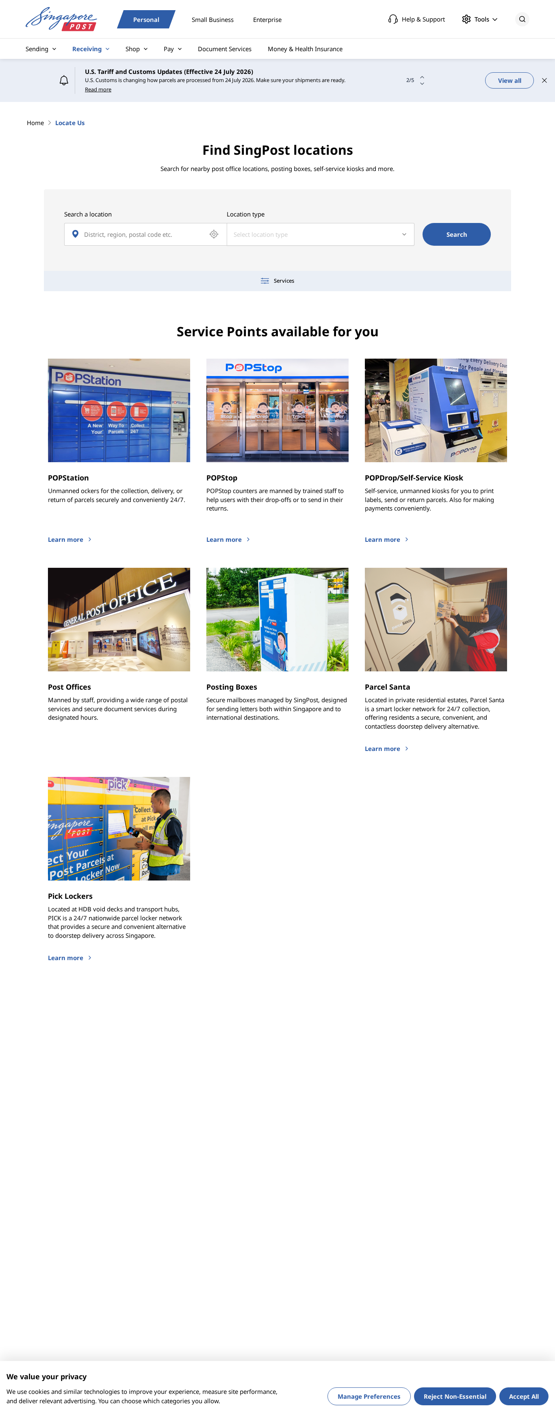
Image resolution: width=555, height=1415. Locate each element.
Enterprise (267, 19)
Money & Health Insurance (305, 49)
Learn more (65, 539)
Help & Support (423, 19)
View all (509, 80)
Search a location (88, 214)
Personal (146, 19)
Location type (245, 214)
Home (35, 123)
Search (457, 234)
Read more (98, 89)
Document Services (224, 49)
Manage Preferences (369, 1396)
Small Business (213, 19)
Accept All (524, 1396)
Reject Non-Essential (455, 1396)
